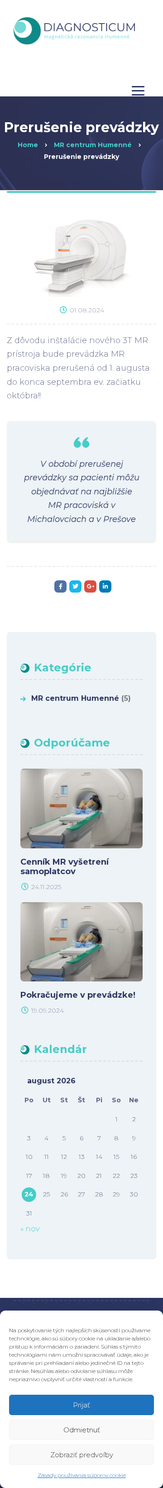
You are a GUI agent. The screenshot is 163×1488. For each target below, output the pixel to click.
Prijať (81, 1405)
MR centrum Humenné (75, 698)
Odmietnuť (81, 1430)
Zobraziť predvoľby (81, 1454)
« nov (29, 1229)
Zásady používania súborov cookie (82, 1475)
